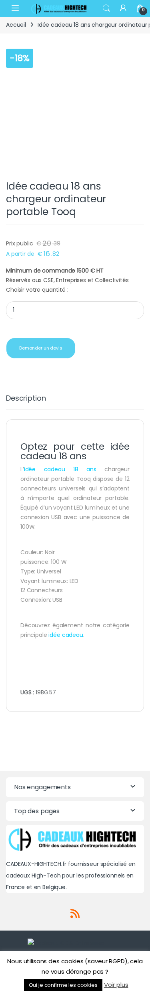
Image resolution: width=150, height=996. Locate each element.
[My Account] (123, 8)
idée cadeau (65, 635)
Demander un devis (40, 348)
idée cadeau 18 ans (60, 469)
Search (106, 8)
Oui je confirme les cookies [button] (63, 985)
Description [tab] (26, 399)
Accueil (16, 25)
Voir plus (116, 984)
